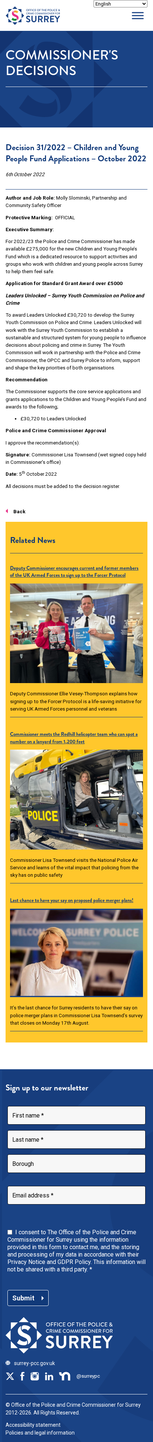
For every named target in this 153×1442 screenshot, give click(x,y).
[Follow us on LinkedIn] (49, 1376)
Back (19, 511)
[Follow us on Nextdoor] (65, 1376)
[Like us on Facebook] (22, 1376)
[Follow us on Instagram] (34, 1376)
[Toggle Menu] (138, 15)
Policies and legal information (40, 1433)
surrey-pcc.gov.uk (34, 1363)
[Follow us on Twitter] (10, 1376)
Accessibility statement (33, 1425)
